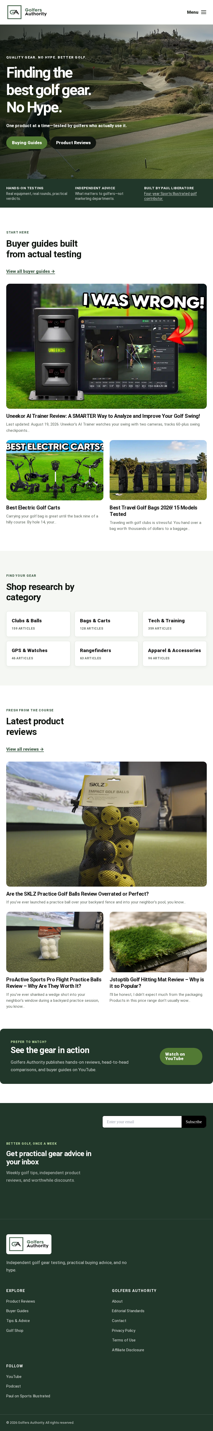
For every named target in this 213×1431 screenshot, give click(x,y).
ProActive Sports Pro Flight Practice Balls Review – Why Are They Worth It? (53, 982)
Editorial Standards (128, 1311)
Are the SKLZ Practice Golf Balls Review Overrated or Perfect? (77, 893)
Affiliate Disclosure (128, 1350)
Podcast (13, 1386)
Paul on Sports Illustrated (28, 1396)
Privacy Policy (123, 1330)
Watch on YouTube (175, 1056)
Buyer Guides (17, 1311)
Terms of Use (124, 1340)
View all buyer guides (30, 271)
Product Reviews (73, 142)
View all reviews (25, 749)
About (117, 1301)
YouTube (14, 1376)
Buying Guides (27, 142)
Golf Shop (14, 1330)
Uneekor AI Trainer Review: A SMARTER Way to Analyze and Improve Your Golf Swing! (103, 416)
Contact (119, 1320)
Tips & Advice (18, 1320)
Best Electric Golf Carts (33, 508)
